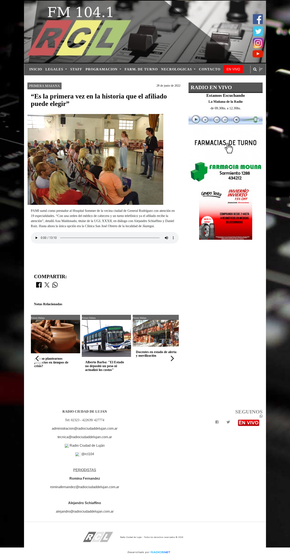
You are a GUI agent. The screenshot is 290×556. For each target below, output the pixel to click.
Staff (76, 69)
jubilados (146, 78)
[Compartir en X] (47, 286)
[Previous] (37, 358)
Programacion (102, 69)
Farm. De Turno (141, 69)
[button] (255, 69)
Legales (54, 69)
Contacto (209, 69)
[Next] (172, 358)
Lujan (112, 78)
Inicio (35, 69)
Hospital (175, 78)
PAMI (127, 78)
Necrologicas (177, 69)
